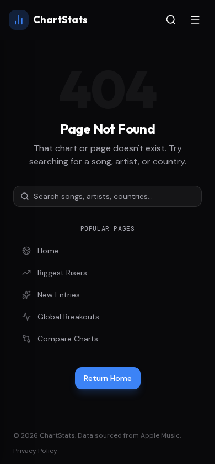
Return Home (108, 378)
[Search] (171, 20)
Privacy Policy (35, 450)
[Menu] (195, 20)
